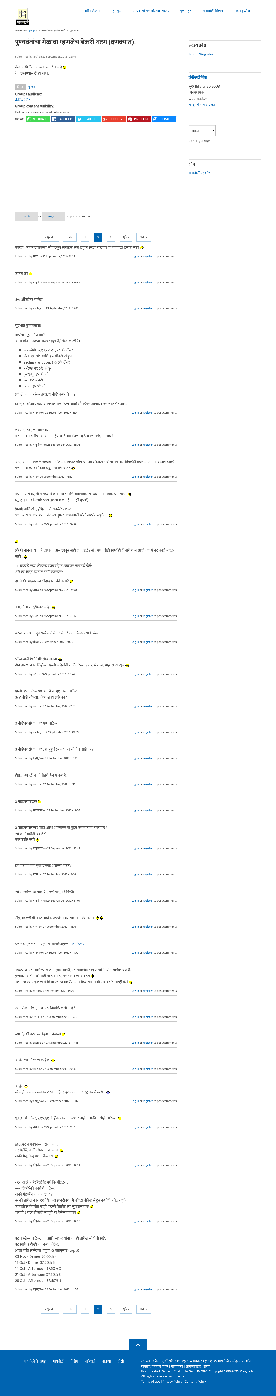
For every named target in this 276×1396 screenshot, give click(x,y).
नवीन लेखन (92, 11)
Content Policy (195, 1382)
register (53, 216)
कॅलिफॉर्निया (23, 100)
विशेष (74, 1361)
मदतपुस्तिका (243, 11)
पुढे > (126, 237)
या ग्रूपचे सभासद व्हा (202, 105)
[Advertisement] (96, 170)
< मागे (70, 237)
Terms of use (150, 1382)
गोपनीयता (177, 1366)
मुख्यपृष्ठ (31, 31)
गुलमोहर (185, 11)
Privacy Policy (173, 1382)
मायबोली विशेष (213, 11)
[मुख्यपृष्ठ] (23, 16)
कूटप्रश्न (32, 86)
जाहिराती (90, 1361)
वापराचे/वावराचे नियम (154, 1366)
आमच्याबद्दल (194, 1366)
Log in (26, 216)
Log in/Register (201, 54)
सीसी (120, 1361)
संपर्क (207, 1366)
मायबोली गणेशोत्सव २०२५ (151, 11)
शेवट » (143, 237)
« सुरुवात (50, 237)
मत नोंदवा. (77, 944)
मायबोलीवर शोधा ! (201, 173)
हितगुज (116, 11)
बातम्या (106, 1361)
